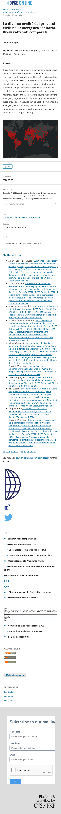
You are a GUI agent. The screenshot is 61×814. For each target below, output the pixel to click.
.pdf (8, 166)
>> (35, 451)
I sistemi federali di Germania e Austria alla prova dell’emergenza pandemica (33, 390)
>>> (6, 538)
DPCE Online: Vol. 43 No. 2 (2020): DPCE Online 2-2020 (30, 415)
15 (28, 451)
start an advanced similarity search (32, 457)
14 (25, 451)
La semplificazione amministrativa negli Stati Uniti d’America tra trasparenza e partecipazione (30, 369)
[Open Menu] (3, 3)
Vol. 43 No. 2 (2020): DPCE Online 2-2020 (19, 12)
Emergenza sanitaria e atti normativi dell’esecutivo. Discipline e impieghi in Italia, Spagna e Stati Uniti (32, 380)
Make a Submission (15, 675)
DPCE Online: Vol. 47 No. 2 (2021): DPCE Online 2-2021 (33, 373)
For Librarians (10, 700)
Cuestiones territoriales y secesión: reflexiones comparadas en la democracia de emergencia (33, 263)
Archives (15, 9)
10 (13, 451)
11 (16, 451)
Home (5, 9)
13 (22, 451)
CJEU (6, 586)
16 (31, 451)
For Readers (9, 692)
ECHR (7, 581)
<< (4, 451)
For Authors (9, 696)
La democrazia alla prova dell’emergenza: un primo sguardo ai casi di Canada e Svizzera (30, 411)
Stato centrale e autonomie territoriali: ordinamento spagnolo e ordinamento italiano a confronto (32, 286)
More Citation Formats (15, 204)
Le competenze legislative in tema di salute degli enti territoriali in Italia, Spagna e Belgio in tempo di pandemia (33, 346)
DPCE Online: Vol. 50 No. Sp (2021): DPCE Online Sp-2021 (33, 384)
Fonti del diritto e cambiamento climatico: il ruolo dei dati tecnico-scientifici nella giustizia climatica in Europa (31, 323)
